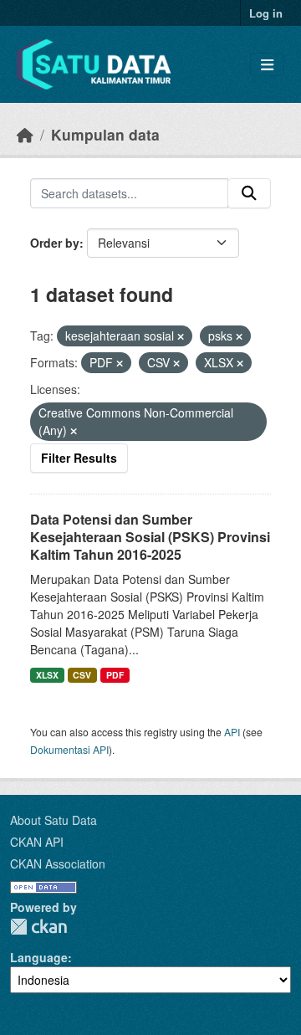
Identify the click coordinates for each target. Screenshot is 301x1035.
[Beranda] (25, 134)
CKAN (38, 926)
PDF (115, 675)
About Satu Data (53, 820)
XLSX (47, 675)
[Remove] (180, 336)
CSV (82, 675)
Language (39, 957)
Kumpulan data (105, 134)
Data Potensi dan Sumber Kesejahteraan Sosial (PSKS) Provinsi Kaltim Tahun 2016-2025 (150, 537)
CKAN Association (57, 863)
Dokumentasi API (69, 749)
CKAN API (37, 841)
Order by (54, 242)
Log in (266, 13)
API (232, 732)
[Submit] (249, 193)
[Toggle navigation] (267, 65)
